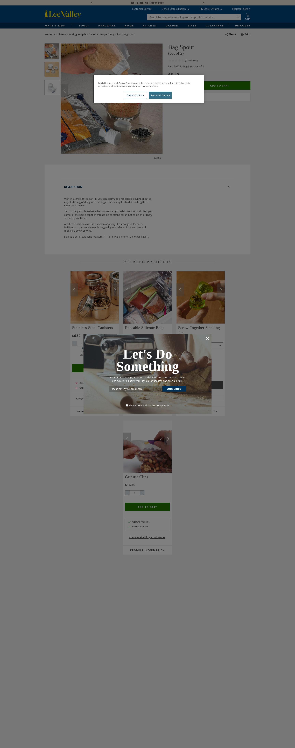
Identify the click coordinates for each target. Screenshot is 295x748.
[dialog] (147, 374)
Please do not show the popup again (149, 405)
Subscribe (174, 388)
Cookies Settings (135, 95)
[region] (148, 89)
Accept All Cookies (160, 95)
